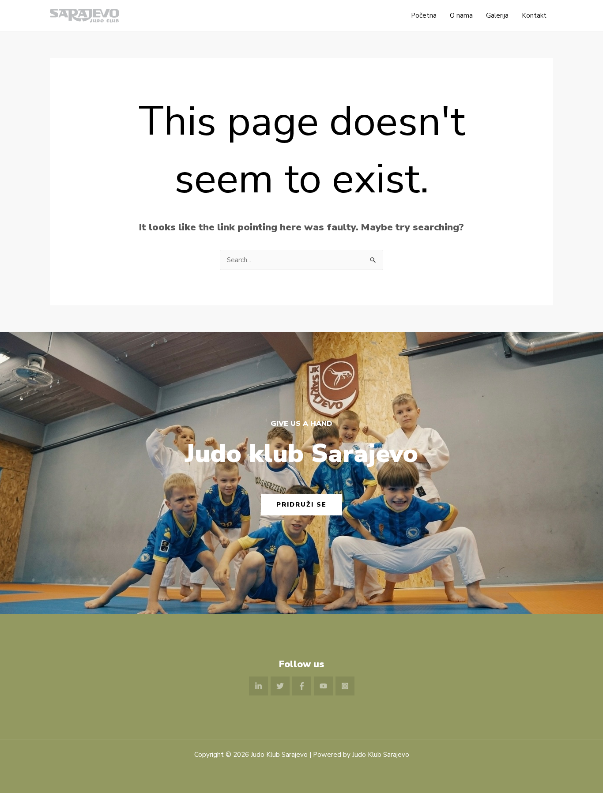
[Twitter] (280, 685)
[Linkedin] (258, 685)
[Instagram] (344, 685)
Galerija (497, 15)
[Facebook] (301, 685)
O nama (461, 15)
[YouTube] (323, 685)
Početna (424, 15)
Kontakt (534, 15)
